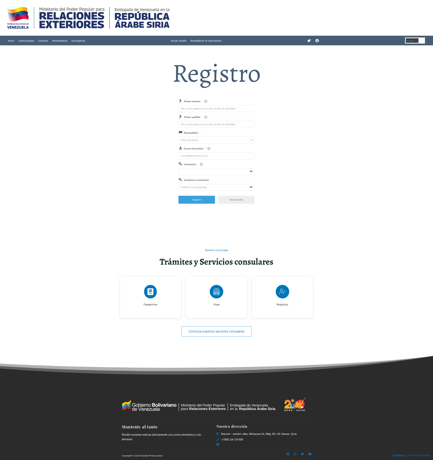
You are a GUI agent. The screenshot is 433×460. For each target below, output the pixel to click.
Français (416, 455)
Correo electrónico (195, 148)
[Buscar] (422, 40)
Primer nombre (193, 101)
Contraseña (191, 164)
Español (398, 455)
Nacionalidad (192, 132)
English (426, 455)
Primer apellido (193, 117)
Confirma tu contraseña (197, 180)
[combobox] (216, 140)
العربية (406, 455)
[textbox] (217, 140)
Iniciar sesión (236, 199)
